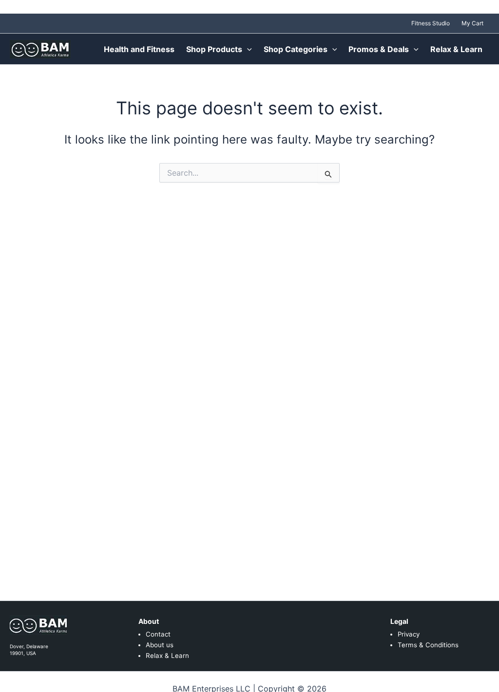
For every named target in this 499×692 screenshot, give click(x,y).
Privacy (409, 634)
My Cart (472, 23)
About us (159, 645)
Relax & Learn (167, 655)
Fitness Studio (430, 23)
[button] (247, 49)
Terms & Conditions (428, 645)
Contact (158, 634)
